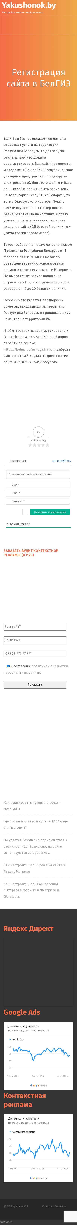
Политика (60, 1206)
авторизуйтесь (61, 460)
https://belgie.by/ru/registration (29, 349)
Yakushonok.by (29, 5)
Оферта (47, 1206)
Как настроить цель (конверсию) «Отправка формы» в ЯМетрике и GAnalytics (31, 890)
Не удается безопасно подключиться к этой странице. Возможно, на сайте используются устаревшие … (35, 846)
